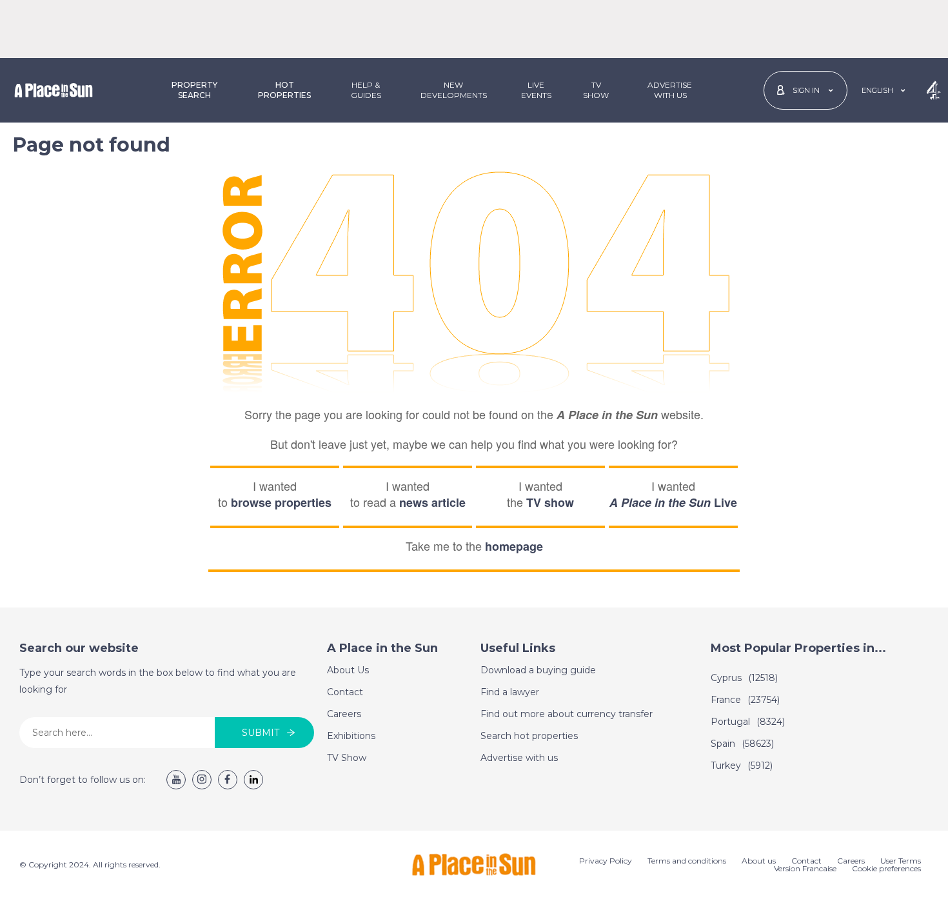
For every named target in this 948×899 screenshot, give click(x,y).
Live (673, 502)
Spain (742, 743)
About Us (348, 670)
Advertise (669, 90)
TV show (550, 502)
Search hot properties (529, 736)
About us (759, 860)
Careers (344, 714)
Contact (345, 692)
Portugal (748, 721)
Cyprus (744, 678)
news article (432, 502)
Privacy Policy (605, 860)
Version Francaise (805, 868)
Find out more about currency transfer (566, 714)
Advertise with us (519, 758)
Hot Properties (284, 90)
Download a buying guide (538, 670)
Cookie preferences (886, 868)
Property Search (194, 90)
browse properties (281, 502)
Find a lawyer (509, 692)
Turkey (742, 765)
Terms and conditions (686, 860)
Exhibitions (351, 736)
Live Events (536, 90)
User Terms (900, 860)
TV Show (596, 90)
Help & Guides (366, 90)
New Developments (453, 90)
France (745, 700)
